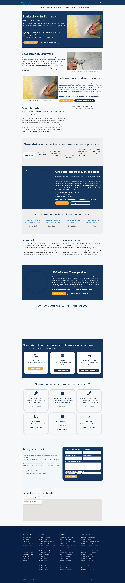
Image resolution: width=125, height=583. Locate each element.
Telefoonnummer (70, 455)
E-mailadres (87, 455)
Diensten (49, 7)
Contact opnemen (83, 7)
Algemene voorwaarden (96, 579)
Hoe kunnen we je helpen (73, 461)
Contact (73, 7)
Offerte (66, 7)
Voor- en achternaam (72, 449)
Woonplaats (87, 449)
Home (42, 7)
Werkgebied (58, 7)
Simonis (86, 181)
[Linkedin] (101, 2)
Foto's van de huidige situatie (74, 471)
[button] (23, 321)
